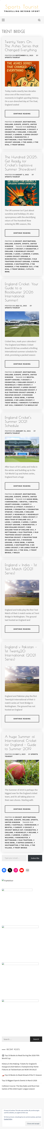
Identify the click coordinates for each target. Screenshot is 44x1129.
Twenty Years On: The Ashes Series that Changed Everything (22, 46)
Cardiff (9, 249)
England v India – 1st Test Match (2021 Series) (21, 569)
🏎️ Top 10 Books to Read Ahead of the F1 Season (22, 1075)
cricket (32, 129)
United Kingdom (12, 822)
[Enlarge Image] (34, 66)
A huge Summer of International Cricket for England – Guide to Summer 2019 (21, 743)
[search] (39, 20)
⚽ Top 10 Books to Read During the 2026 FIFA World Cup (20, 1056)
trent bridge (18, 145)
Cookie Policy (8, 1119)
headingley (20, 514)
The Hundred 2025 (24, 266)
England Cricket (26, 382)
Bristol (24, 502)
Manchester (21, 137)
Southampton (22, 264)
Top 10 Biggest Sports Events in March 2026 (19, 1080)
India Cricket (24, 385)
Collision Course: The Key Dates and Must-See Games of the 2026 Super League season (20, 1087)
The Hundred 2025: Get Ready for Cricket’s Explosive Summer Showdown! (21, 163)
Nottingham (25, 259)
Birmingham (20, 129)
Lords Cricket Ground (17, 256)
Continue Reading (22, 114)
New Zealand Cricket (25, 390)
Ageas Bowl (32, 499)
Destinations (29, 122)
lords (35, 254)
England (9, 124)
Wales (17, 552)
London (18, 134)
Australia (18, 825)
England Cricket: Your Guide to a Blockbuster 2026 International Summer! (21, 292)
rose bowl (20, 397)
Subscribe (35, 858)
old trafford (25, 532)
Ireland (26, 820)
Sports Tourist (22, 6)
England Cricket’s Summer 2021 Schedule (18, 421)
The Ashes (27, 142)
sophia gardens (25, 843)
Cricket (18, 122)
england (22, 132)
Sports (25, 124)
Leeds (17, 254)
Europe (17, 124)
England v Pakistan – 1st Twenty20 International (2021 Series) (21, 653)
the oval (24, 550)
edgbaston (31, 249)
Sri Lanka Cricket (24, 400)
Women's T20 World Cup (26, 405)
